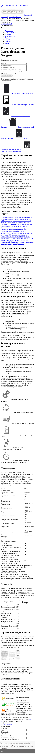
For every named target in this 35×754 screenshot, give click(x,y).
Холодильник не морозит (18, 226)
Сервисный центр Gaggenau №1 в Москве (16, 16)
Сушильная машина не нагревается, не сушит (16, 228)
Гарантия (8, 41)
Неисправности (10, 36)
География (24, 5)
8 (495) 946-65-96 (6, 24)
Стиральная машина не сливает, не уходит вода (16, 217)
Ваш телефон (6, 732)
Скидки (7, 39)
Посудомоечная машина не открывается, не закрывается (14, 236)
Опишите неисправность (10, 739)
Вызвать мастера (7, 75)
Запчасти (8, 34)
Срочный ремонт (10, 32)
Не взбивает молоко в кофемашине (22, 242)
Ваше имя (4, 728)
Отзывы (18, 5)
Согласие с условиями (13, 72)
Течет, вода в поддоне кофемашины (12, 244)
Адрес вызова (6, 736)
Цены (6, 38)
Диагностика (9, 31)
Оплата (7, 43)
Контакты (4, 7)
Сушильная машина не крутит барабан (14, 230)
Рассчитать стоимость (8, 5)
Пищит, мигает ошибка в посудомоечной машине (15, 237)
